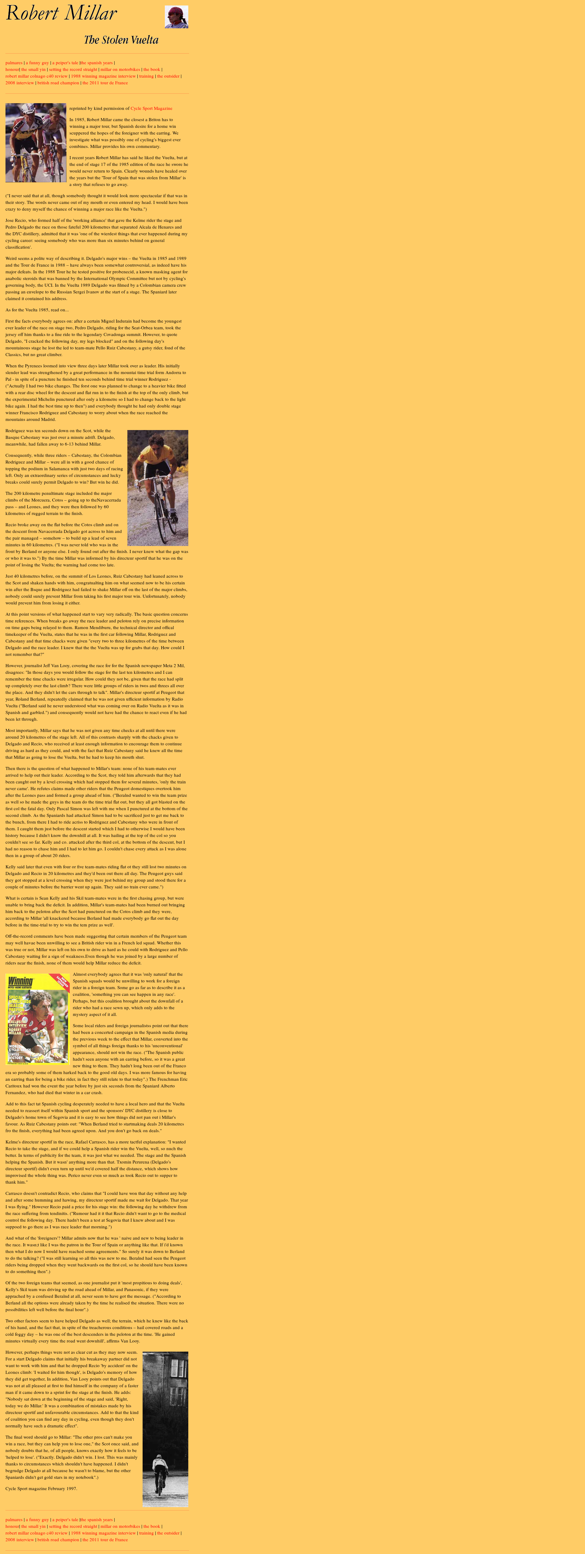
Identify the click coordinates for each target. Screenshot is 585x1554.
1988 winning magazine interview (103, 76)
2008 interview (19, 82)
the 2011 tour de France (105, 82)
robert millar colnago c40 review (36, 76)
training (146, 76)
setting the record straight (73, 69)
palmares (14, 62)
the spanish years (96, 62)
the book (152, 69)
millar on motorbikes (120, 69)
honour (12, 69)
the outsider (168, 76)
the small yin (33, 69)
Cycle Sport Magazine (151, 108)
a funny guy (37, 62)
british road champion (58, 82)
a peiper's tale (65, 62)
